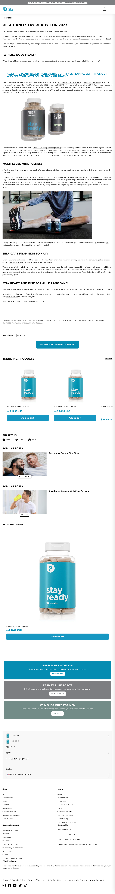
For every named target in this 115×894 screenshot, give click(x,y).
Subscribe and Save (10, 830)
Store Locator (8, 851)
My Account (7, 837)
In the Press (62, 801)
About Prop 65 (96, 880)
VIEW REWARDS (57, 694)
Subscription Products (11, 815)
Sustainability (63, 819)
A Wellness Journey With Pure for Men (69, 491)
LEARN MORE (57, 674)
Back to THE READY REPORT (59, 344)
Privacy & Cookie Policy (14, 880)
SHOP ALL (57, 713)
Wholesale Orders (78, 880)
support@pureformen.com (73, 839)
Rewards (6, 834)
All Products (7, 808)
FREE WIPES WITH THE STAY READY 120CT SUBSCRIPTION (57, 2)
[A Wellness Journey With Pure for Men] (25, 502)
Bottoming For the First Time (64, 453)
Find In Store (8, 819)
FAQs (60, 808)
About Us (61, 794)
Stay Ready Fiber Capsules (17, 626)
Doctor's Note (63, 798)
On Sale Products (9, 812)
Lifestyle (6, 805)
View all (108, 358)
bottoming (25, 477)
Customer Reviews (65, 812)
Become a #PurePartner (12, 858)
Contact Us (7, 841)
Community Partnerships (13, 848)
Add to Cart (57, 636)
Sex (4, 794)
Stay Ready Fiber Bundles (65, 406)
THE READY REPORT (66, 805)
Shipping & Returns (56, 880)
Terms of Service (36, 880)
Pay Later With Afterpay (67, 822)
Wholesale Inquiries (10, 844)
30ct (91, 85)
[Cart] (104, 9)
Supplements (8, 798)
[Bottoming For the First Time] (25, 464)
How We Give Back (65, 815)
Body (5, 801)
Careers (5, 855)
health (8, 18)
